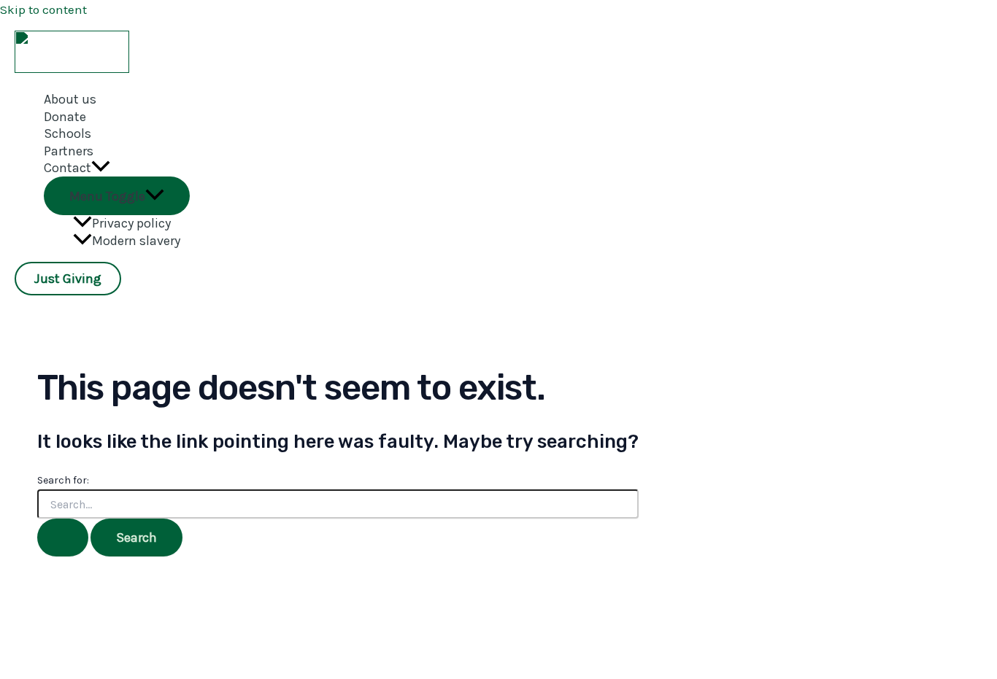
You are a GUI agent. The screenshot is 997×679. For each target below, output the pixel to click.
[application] (100, 168)
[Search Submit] (62, 537)
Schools (67, 133)
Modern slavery (136, 241)
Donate (65, 117)
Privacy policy (131, 223)
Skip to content (43, 9)
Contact (67, 168)
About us (70, 99)
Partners (68, 151)
